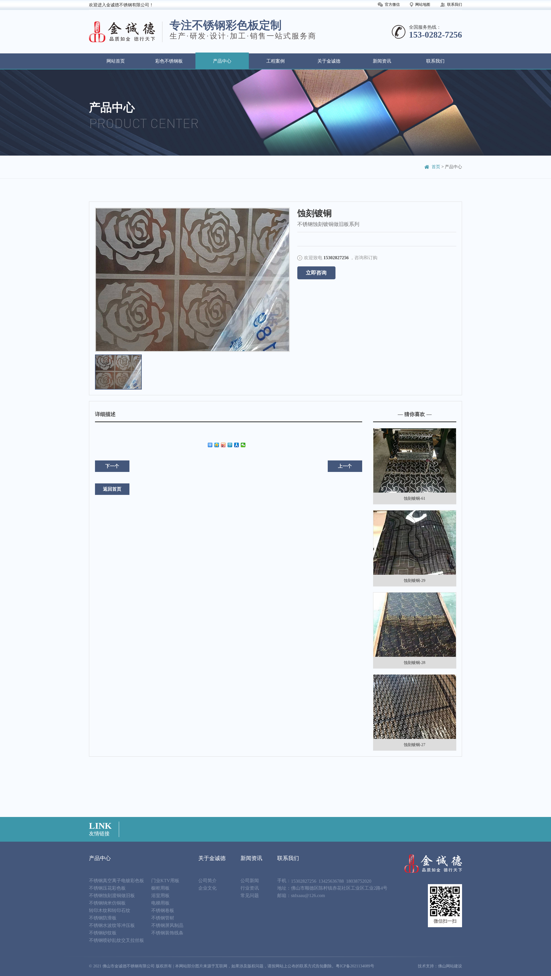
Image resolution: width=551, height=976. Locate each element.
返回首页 (112, 489)
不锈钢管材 (162, 917)
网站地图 (422, 4)
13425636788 (331, 881)
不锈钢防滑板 (103, 917)
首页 (436, 166)
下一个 (112, 466)
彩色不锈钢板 (169, 61)
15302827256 (303, 881)
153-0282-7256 (435, 34)
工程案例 (275, 61)
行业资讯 (249, 888)
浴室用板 (160, 895)
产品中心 (222, 61)
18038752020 (358, 881)
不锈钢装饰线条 (167, 932)
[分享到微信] (243, 445)
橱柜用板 (160, 888)
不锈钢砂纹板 (103, 932)
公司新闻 (249, 880)
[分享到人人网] (236, 445)
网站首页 (115, 61)
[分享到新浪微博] (223, 445)
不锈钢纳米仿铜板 (107, 903)
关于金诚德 (328, 61)
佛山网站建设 (450, 966)
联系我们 (454, 4)
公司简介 (207, 880)
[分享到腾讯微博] (230, 445)
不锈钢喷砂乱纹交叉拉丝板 (116, 940)
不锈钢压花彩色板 (107, 888)
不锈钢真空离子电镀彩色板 (116, 880)
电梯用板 (160, 903)
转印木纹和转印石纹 (109, 910)
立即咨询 (316, 273)
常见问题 (249, 895)
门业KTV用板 (165, 880)
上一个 (345, 466)
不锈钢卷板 (162, 910)
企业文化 (207, 888)
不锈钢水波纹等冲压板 (112, 925)
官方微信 (392, 4)
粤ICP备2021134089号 (355, 966)
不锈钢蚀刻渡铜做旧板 (112, 895)
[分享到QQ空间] (216, 445)
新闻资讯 (382, 61)
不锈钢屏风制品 (167, 925)
